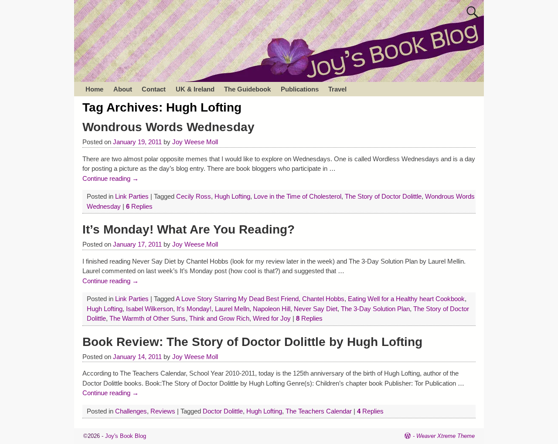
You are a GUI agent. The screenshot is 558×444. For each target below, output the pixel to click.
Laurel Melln (232, 308)
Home (94, 89)
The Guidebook (247, 89)
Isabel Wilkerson (149, 308)
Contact (154, 89)
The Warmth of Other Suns (147, 318)
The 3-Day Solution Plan (375, 308)
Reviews (162, 411)
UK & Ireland (195, 89)
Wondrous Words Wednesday (168, 127)
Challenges (131, 411)
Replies (139, 206)
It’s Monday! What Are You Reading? (188, 229)
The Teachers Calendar (319, 411)
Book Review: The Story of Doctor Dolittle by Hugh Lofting (252, 342)
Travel (337, 89)
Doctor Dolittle (223, 411)
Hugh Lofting (232, 196)
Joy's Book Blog (125, 436)
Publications (300, 89)
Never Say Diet (315, 308)
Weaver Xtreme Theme (445, 436)
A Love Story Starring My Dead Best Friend (237, 298)
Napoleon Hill (271, 308)
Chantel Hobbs (323, 298)
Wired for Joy (272, 318)
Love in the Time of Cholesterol (297, 196)
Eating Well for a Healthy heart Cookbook (406, 298)
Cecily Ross (193, 196)
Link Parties (132, 196)
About (122, 89)
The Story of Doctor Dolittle (383, 196)
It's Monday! (194, 308)
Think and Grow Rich (219, 318)
